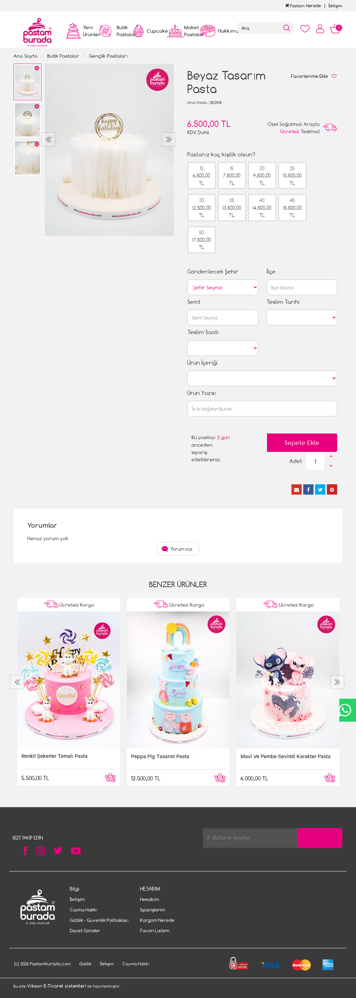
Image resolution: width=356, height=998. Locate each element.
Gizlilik (85, 963)
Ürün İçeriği (202, 362)
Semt (194, 302)
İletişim (335, 5)
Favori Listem (154, 930)
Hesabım (149, 899)
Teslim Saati (203, 332)
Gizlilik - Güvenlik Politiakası (99, 920)
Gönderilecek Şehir (212, 271)
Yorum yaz (181, 549)
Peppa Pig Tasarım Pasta (160, 756)
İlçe (271, 271)
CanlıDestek (344, 710)
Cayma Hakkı (83, 909)
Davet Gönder (85, 930)
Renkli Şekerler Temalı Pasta (55, 755)
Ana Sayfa (26, 56)
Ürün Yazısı (201, 393)
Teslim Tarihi (283, 302)
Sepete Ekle (302, 442)
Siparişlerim (152, 909)
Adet (296, 461)
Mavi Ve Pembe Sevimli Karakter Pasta (286, 756)
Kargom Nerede (157, 920)
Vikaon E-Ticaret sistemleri (56, 986)
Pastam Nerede (305, 5)
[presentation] (49, 139)
